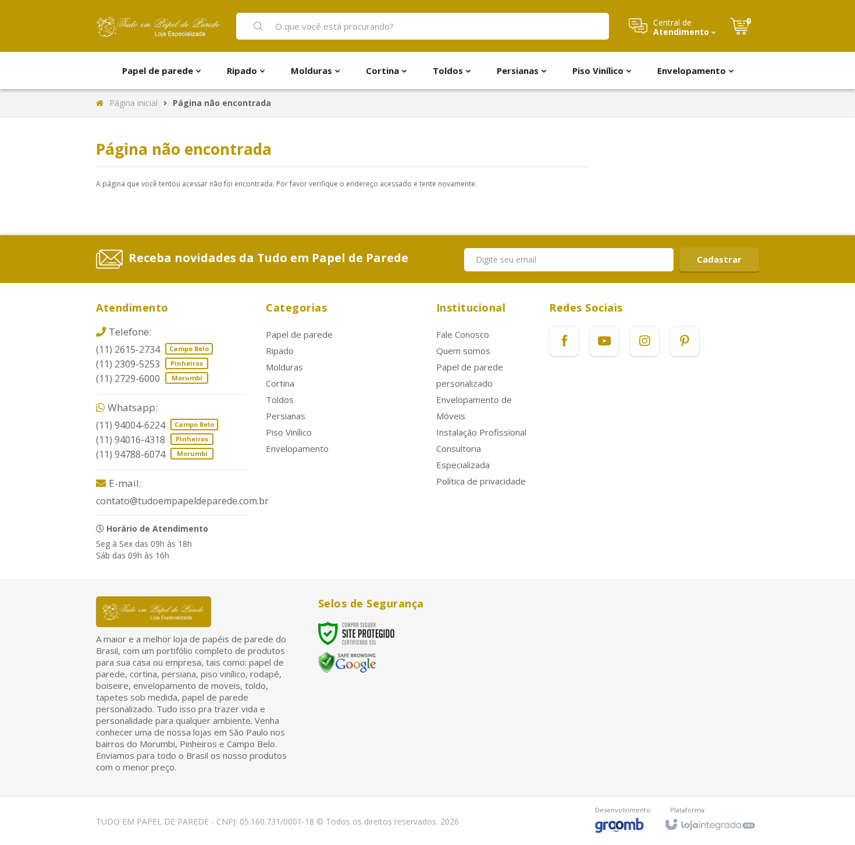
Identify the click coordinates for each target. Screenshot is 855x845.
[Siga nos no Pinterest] (684, 341)
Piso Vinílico (289, 432)
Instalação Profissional (481, 432)
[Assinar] (719, 259)
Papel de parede (299, 334)
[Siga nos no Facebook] (564, 341)
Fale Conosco (462, 334)
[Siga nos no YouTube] (604, 341)
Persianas (285, 416)
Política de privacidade (481, 481)
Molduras (284, 367)
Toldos (280, 399)
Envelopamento (297, 448)
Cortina (280, 383)
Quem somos (463, 350)
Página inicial (133, 102)
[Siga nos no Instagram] (644, 341)
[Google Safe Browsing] (347, 662)
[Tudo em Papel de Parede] (159, 26)
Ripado (280, 350)
